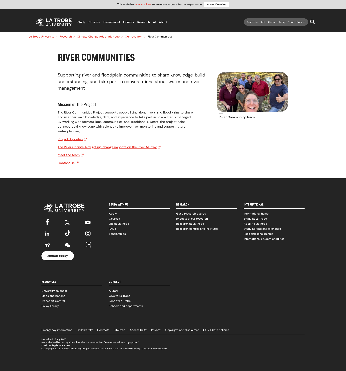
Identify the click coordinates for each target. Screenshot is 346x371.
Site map (119, 330)
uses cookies (142, 4)
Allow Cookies (216, 4)
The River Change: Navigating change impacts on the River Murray (107, 147)
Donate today (57, 256)
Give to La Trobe (119, 296)
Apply (113, 213)
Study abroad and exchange (262, 229)
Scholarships (117, 234)
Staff (262, 22)
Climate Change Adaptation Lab (98, 36)
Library (282, 22)
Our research (133, 36)
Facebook (47, 222)
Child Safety (85, 330)
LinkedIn (47, 233)
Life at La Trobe (119, 224)
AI (154, 22)
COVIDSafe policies (216, 330)
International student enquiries (264, 239)
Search (312, 21)
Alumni (271, 22)
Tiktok (67, 233)
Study (81, 22)
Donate (300, 22)
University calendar (54, 291)
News (291, 22)
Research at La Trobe (190, 224)
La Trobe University (41, 36)
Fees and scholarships (258, 234)
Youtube (88, 222)
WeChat (67, 245)
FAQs (112, 229)
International (111, 22)
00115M (163, 348)
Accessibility (138, 330)
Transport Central (53, 301)
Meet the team (69, 155)
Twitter (67, 222)
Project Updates (70, 139)
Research (143, 22)
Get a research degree (191, 213)
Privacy (156, 330)
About (163, 22)
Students (252, 22)
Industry (128, 22)
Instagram (88, 233)
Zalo (88, 245)
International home (256, 213)
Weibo (47, 245)
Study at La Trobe (255, 219)
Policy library (50, 306)
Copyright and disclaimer (182, 330)
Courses (94, 22)
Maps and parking (53, 296)
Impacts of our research (192, 219)
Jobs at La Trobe (120, 301)
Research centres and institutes (197, 229)
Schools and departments (126, 306)
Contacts (103, 330)
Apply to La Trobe (255, 224)
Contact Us (66, 163)
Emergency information (56, 330)
